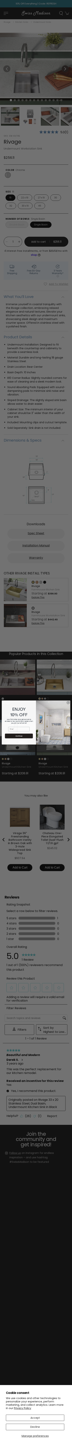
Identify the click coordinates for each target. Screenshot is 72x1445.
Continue (19, 736)
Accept (35, 1418)
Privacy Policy (22, 1408)
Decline (35, 1427)
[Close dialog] (68, 702)
